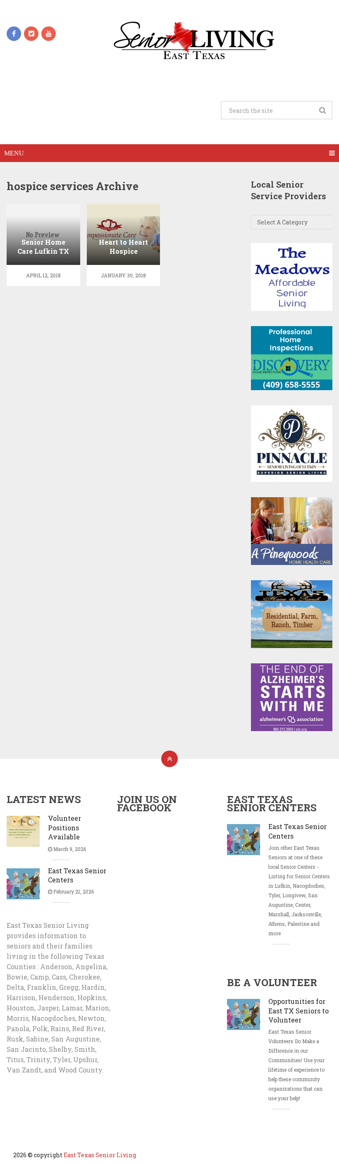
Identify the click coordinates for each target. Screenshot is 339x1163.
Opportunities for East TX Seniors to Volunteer (298, 1010)
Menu (14, 153)
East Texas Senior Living (100, 1155)
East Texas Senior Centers (77, 875)
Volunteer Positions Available (64, 827)
